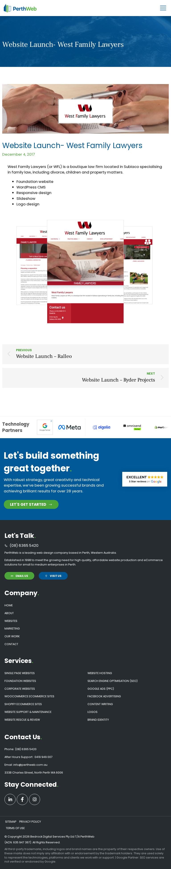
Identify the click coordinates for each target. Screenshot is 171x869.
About (9, 613)
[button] (163, 8)
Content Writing (100, 704)
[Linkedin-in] (10, 799)
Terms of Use (15, 828)
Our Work (12, 636)
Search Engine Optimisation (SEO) (113, 681)
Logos (93, 712)
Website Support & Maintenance (27, 712)
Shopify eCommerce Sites (23, 704)
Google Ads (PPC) (101, 689)
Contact (11, 644)
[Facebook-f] (22, 799)
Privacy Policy (30, 822)
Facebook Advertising (104, 696)
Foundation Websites (20, 681)
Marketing (12, 628)
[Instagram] (34, 799)
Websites (10, 621)
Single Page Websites (19, 673)
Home (8, 605)
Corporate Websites (19, 689)
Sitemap (10, 822)
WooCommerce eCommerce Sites (29, 696)
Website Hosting (100, 673)
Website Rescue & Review (22, 720)
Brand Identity (98, 720)
